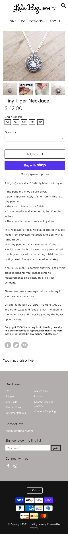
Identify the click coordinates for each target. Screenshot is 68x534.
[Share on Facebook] (8, 345)
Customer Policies (15, 412)
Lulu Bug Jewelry (37, 524)
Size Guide (11, 401)
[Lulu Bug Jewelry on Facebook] (8, 468)
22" (32, 122)
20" (24, 122)
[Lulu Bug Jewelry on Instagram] (15, 468)
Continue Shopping (45, 411)
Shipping (10, 396)
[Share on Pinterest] (24, 345)
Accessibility (41, 391)
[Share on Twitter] (16, 345)
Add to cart (35, 154)
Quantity (10, 132)
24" (40, 122)
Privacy (38, 396)
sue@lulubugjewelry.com (19, 430)
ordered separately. (47, 259)
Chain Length (13, 117)
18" (15, 122)
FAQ (7, 391)
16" (7, 122)
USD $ (33, 490)
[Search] (63, 6)
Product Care (13, 407)
